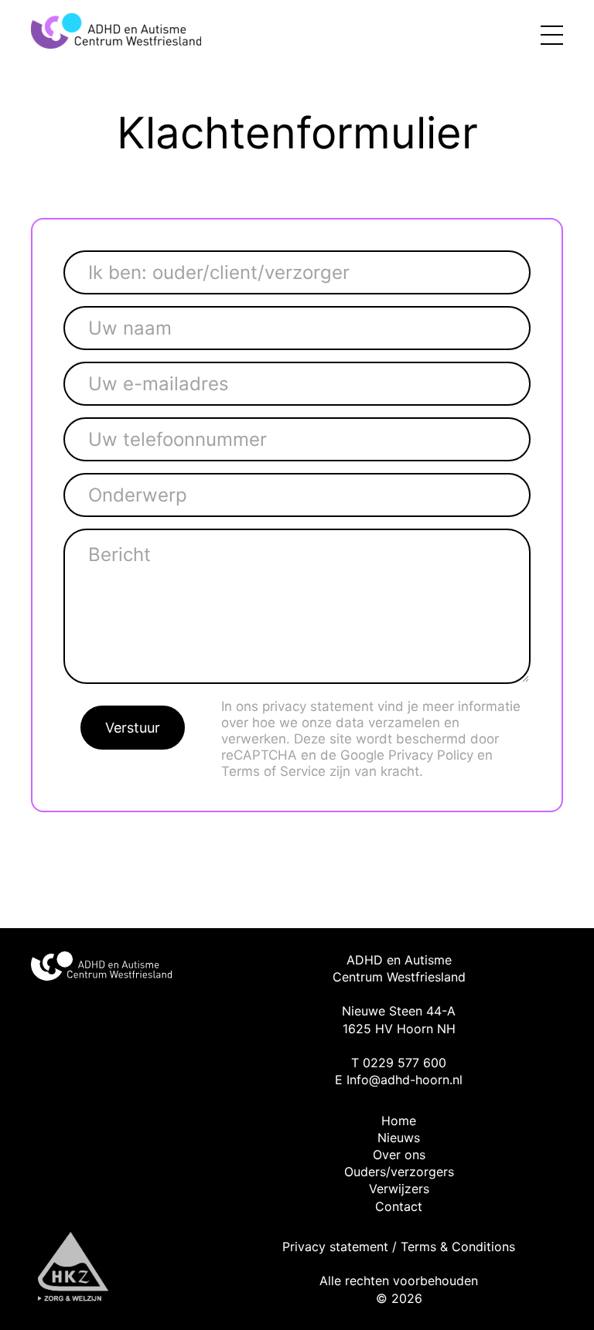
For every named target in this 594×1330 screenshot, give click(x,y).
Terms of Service (273, 771)
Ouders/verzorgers (399, 1171)
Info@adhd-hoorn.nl (404, 1079)
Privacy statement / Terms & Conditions (398, 1246)
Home (398, 1120)
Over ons (399, 1154)
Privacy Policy (430, 755)
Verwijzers (399, 1188)
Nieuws (398, 1137)
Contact (398, 1206)
